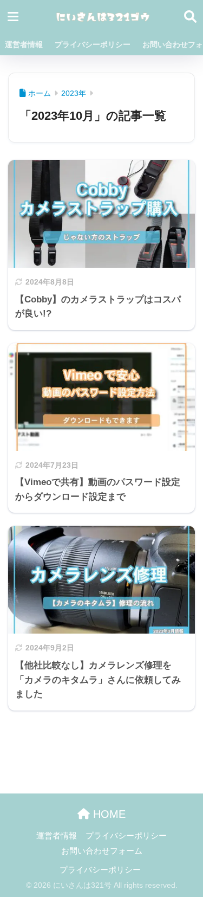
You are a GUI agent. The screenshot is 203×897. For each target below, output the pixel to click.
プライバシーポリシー (92, 44)
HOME (108, 814)
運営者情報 (24, 44)
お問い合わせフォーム (101, 851)
